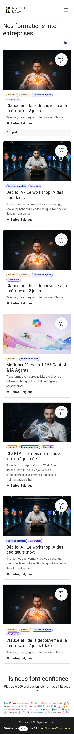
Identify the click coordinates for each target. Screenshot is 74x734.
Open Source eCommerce (54, 728)
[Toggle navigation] (66, 9)
